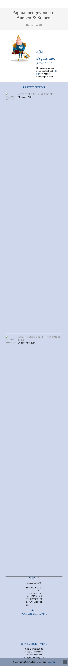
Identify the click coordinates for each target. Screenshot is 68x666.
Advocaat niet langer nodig (35, 94)
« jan (33, 610)
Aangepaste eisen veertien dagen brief (39, 338)
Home (29, 25)
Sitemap (51, 662)
